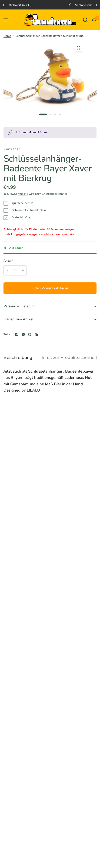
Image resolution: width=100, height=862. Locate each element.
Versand (23, 194)
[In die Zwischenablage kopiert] (36, 334)
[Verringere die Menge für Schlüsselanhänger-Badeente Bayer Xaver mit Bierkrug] (7, 270)
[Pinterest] (30, 334)
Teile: (7, 334)
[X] (23, 334)
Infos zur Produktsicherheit (69, 358)
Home (7, 36)
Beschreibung (17, 358)
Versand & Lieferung (19, 306)
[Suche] (85, 19)
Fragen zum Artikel (18, 319)
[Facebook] (17, 334)
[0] (93, 19)
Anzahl (8, 261)
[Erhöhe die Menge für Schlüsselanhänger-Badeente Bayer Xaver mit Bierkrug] (23, 270)
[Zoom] (78, 47)
